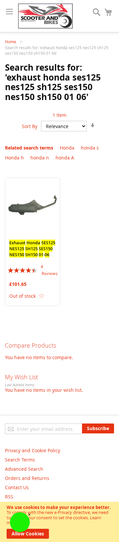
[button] (41, 296)
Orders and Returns (27, 478)
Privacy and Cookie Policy (32, 450)
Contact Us (17, 487)
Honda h (14, 157)
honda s (90, 148)
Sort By (29, 126)
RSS (9, 496)
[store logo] (45, 16)
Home (11, 41)
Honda (67, 148)
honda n (39, 157)
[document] (59, 522)
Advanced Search (24, 469)
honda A (65, 157)
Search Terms (20, 460)
